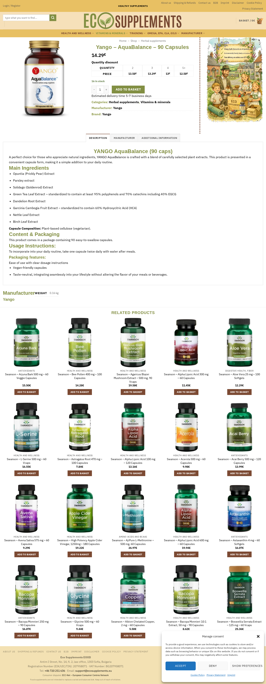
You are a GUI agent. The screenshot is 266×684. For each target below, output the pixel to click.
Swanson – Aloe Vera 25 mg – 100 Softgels (239, 376)
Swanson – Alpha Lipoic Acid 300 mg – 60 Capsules (186, 376)
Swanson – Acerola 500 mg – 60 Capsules (186, 461)
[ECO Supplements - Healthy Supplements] (133, 20)
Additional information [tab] (159, 138)
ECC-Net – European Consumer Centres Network (85, 675)
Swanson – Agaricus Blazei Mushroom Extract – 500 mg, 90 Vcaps (133, 378)
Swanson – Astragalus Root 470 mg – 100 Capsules (79, 461)
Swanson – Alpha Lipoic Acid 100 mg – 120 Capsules (133, 461)
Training (136, 33)
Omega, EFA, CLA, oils (162, 33)
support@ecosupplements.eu (93, 670)
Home (123, 41)
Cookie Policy (198, 674)
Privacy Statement (216, 674)
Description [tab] (98, 138)
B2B (215, 2)
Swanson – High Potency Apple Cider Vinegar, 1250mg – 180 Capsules (79, 542)
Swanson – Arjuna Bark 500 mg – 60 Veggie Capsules (26, 376)
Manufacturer (191, 33)
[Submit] (52, 17)
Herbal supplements (153, 41)
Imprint (231, 674)
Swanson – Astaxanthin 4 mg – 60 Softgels (239, 542)
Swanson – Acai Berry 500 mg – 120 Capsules (239, 461)
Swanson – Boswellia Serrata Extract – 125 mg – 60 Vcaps (239, 623)
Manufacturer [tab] (124, 138)
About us (166, 2)
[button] (258, 636)
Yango (117, 108)
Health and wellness (76, 33)
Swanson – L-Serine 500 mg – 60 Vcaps (26, 461)
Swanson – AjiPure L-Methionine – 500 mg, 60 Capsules (133, 542)
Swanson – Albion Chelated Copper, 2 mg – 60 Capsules (133, 623)
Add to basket (128, 89)
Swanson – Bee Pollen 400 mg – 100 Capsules (80, 376)
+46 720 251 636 (55, 670)
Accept (180, 666)
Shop (134, 41)
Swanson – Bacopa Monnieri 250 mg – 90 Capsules (26, 623)
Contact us (204, 2)
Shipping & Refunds (185, 2)
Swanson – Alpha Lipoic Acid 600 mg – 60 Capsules (186, 542)
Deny (213, 666)
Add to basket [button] (26, 391)
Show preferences (246, 666)
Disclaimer (238, 2)
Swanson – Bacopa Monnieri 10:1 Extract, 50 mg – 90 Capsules (186, 623)
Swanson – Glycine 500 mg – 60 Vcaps (80, 623)
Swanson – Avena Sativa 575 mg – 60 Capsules (26, 542)
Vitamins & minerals (110, 33)
